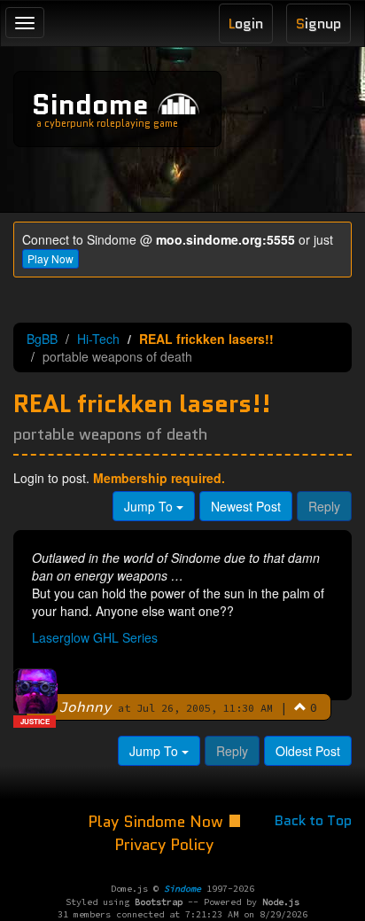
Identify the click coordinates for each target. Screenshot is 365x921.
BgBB (42, 338)
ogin (246, 23)
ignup (318, 23)
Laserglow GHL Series (95, 637)
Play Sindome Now (158, 821)
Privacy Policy (164, 844)
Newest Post (246, 506)
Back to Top (313, 820)
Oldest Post (308, 751)
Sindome (90, 104)
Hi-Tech (98, 338)
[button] (300, 706)
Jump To (150, 506)
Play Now (50, 258)
